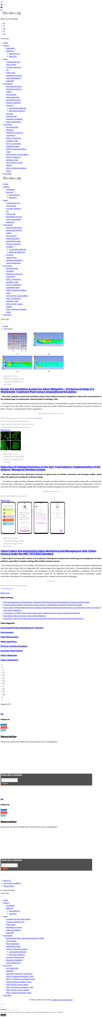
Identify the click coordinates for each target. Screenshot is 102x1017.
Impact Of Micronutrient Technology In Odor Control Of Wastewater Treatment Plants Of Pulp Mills (42, 605)
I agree (3, 1015)
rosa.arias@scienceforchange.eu (7, 588)
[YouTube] (2, 7)
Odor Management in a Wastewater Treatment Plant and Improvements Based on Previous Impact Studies (46, 602)
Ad (2, 714)
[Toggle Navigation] (1, 896)
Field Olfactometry (10, 637)
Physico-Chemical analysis (14, 646)
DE (4, 29)
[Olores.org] (12, 14)
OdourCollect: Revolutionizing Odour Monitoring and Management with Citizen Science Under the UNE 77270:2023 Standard (48, 552)
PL (4, 31)
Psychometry (7, 632)
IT (4, 26)
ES (4, 23)
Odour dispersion (9, 655)
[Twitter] (2, 4)
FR (4, 34)
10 (4, 694)
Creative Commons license (62, 1000)
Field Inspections (9, 641)
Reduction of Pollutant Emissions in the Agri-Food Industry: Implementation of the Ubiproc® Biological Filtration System (50, 468)
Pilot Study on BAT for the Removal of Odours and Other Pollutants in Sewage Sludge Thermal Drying (43, 618)
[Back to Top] (2, 2)
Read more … (6, 430)
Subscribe (5, 783)
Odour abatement (9, 660)
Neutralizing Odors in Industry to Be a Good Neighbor (24, 616)
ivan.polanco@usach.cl (38, 418)
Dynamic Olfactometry (12, 650)
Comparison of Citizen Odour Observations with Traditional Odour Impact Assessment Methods (41, 613)
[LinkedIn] (2, 10)
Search (3, 1009)
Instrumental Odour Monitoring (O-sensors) (22, 627)
